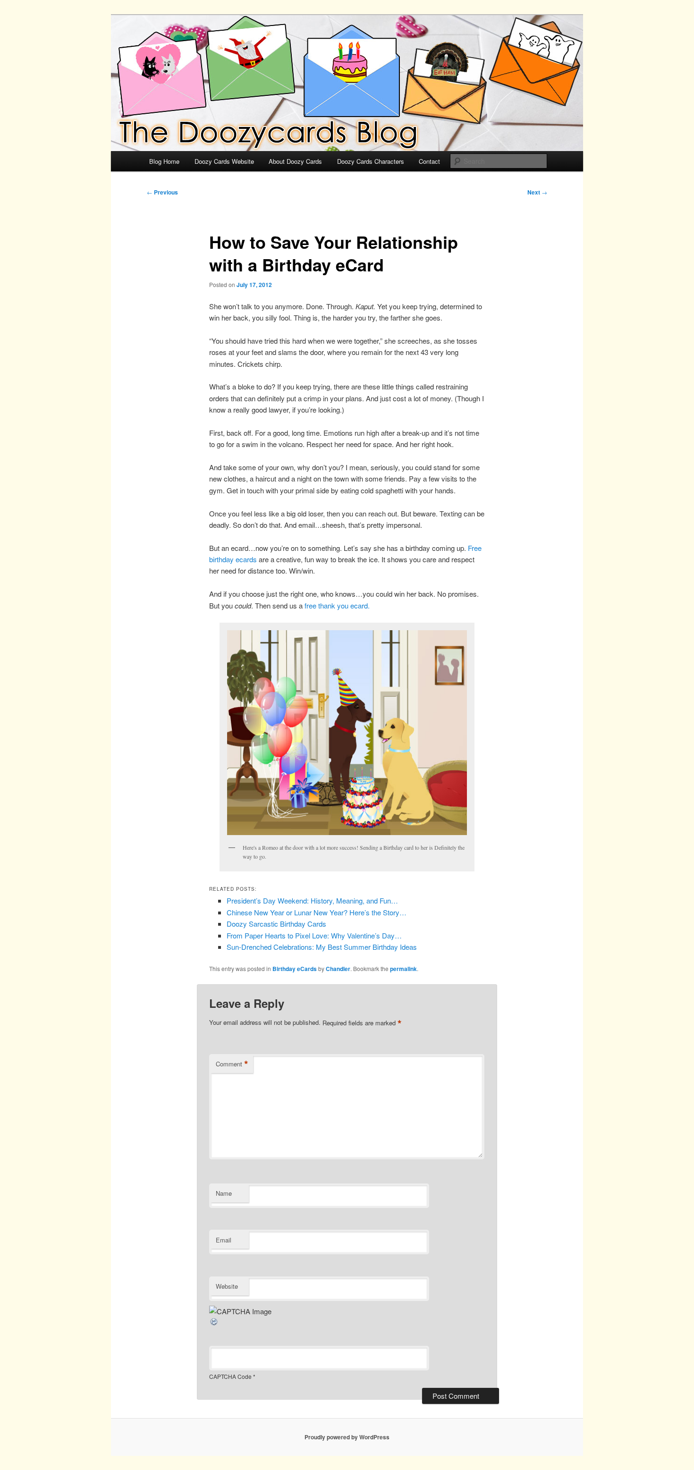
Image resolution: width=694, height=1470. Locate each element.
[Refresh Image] (214, 1323)
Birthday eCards (294, 968)
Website (227, 1286)
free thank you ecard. (337, 605)
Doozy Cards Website (224, 161)
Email (223, 1239)
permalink (403, 968)
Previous (162, 192)
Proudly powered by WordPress (347, 1437)
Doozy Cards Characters (370, 161)
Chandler (338, 968)
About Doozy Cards (295, 161)
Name (224, 1193)
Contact (429, 161)
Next (537, 192)
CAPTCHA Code (230, 1376)
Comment (232, 1064)
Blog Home (164, 161)
